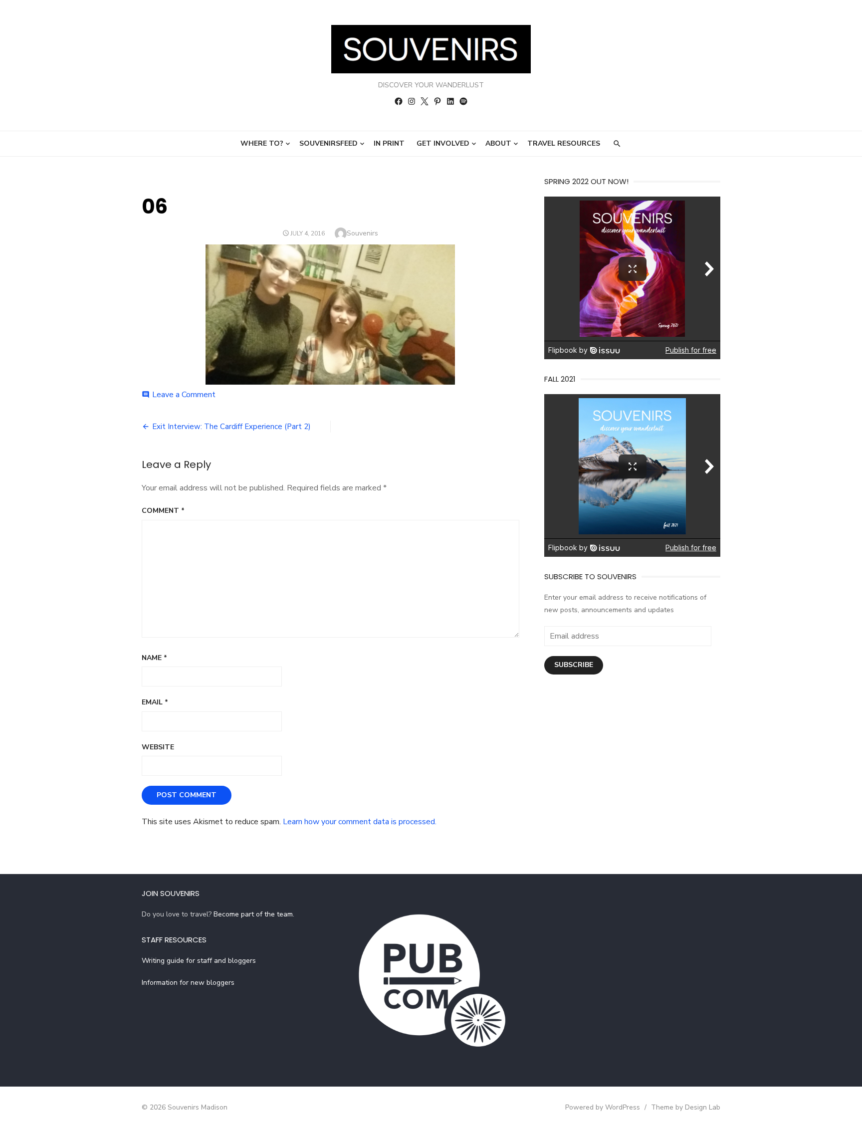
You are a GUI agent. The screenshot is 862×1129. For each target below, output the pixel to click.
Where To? (261, 143)
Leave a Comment (184, 394)
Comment (163, 510)
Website (158, 747)
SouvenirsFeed (328, 143)
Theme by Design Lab (685, 1107)
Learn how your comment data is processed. (359, 821)
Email (155, 702)
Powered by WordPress (602, 1107)
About (498, 143)
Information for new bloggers (188, 982)
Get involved (443, 143)
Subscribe (573, 665)
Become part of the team (253, 914)
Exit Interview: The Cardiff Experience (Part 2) (231, 427)
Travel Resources (563, 143)
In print (389, 143)
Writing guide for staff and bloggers (199, 960)
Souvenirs (362, 233)
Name (154, 658)
